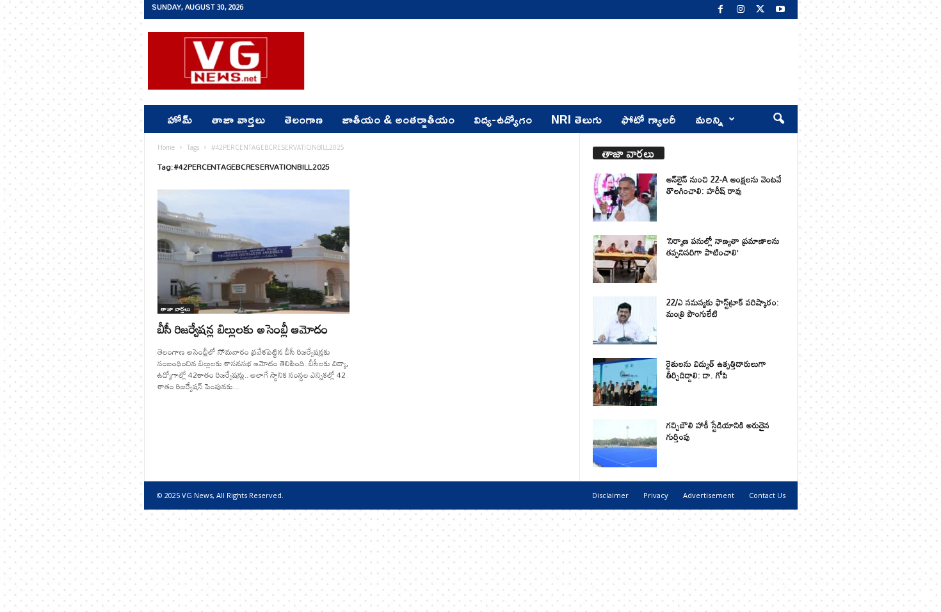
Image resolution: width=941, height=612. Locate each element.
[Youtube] (780, 9)
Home (166, 147)
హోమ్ (179, 119)
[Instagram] (740, 9)
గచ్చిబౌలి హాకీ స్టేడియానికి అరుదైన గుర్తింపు (717, 431)
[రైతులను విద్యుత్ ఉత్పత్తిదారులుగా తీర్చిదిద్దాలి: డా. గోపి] (625, 382)
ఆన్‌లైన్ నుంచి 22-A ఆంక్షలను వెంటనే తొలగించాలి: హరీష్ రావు (724, 185)
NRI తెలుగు (576, 119)
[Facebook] (720, 9)
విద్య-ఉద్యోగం (503, 119)
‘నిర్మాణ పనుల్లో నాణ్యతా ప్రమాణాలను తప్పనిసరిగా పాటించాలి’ (723, 246)
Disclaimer (610, 495)
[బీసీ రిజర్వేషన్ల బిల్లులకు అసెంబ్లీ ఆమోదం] (253, 251)
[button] (778, 119)
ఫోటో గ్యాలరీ (648, 119)
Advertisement (708, 495)
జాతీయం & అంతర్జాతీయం (398, 119)
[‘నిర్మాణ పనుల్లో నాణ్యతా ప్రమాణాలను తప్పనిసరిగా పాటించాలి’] (625, 259)
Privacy (655, 495)
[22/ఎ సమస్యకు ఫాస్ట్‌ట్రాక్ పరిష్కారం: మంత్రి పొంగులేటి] (625, 320)
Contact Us (767, 495)
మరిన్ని (709, 119)
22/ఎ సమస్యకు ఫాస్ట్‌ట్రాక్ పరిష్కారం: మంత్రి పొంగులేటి (722, 308)
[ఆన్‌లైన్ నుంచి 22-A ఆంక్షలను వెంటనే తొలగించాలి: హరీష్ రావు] (625, 197)
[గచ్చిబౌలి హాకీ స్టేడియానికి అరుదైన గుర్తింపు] (625, 443)
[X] (760, 9)
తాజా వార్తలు (238, 119)
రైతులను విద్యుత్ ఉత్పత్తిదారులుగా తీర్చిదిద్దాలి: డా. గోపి (716, 369)
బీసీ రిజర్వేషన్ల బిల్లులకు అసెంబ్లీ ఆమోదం (242, 329)
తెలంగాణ (303, 119)
